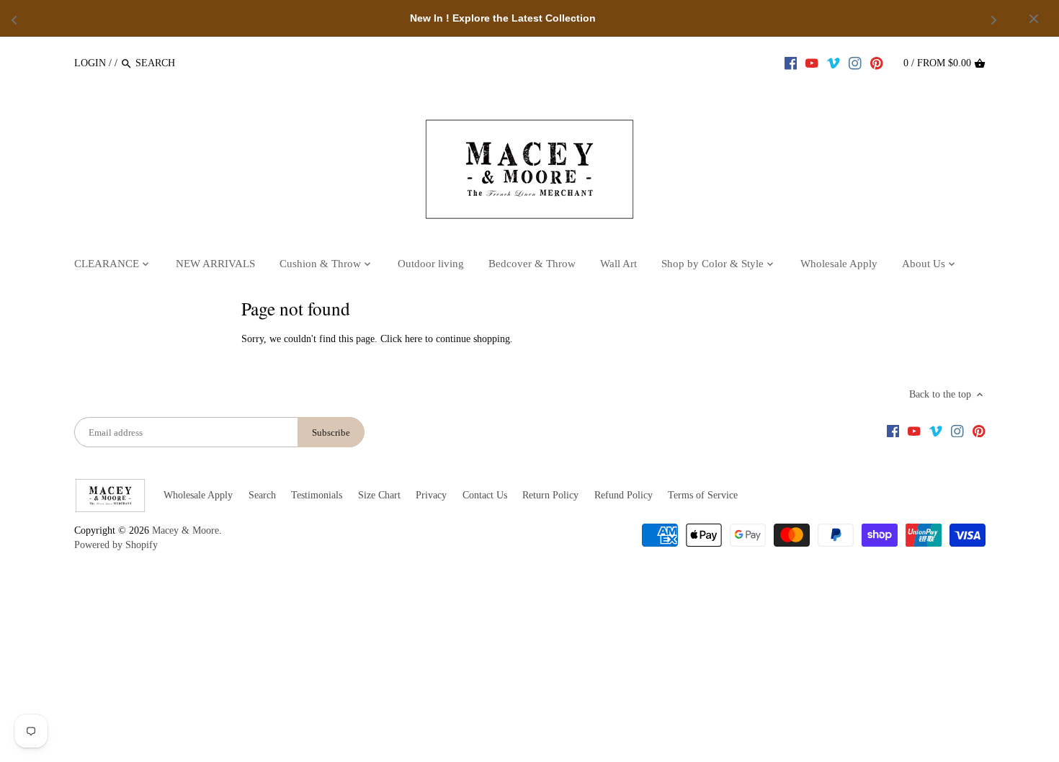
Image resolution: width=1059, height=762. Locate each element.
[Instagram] (855, 62)
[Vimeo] (833, 62)
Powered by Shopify (116, 544)
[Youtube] (811, 62)
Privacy (431, 495)
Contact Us (485, 495)
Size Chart (379, 495)
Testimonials (316, 495)
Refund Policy (623, 495)
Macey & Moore (185, 530)
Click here (401, 338)
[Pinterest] (876, 62)
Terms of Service (703, 495)
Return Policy (550, 495)
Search (262, 495)
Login (90, 63)
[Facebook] (791, 62)
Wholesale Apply (198, 495)
